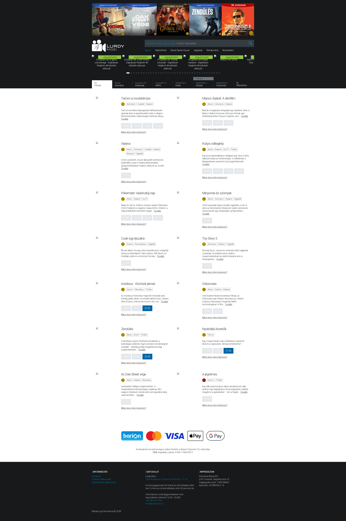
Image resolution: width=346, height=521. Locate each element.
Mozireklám (228, 50)
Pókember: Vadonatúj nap (138, 193)
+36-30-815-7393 (153, 500)
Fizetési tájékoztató (101, 479)
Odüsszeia (209, 284)
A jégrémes (209, 374)
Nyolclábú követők (214, 329)
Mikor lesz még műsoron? (133, 132)
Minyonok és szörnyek (217, 193)
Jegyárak (198, 50)
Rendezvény (212, 50)
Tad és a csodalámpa (135, 98)
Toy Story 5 (209, 238)
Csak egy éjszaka (132, 238)
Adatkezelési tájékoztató (104, 482)
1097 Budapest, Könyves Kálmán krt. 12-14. (166, 479)
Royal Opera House (180, 50)
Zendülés (127, 329)
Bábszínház (161, 50)
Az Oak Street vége (133, 374)
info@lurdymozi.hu (154, 503)
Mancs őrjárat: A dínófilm (218, 98)
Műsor (148, 50)
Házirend (96, 476)
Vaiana (125, 143)
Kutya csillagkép (213, 143)
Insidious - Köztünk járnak (138, 284)
